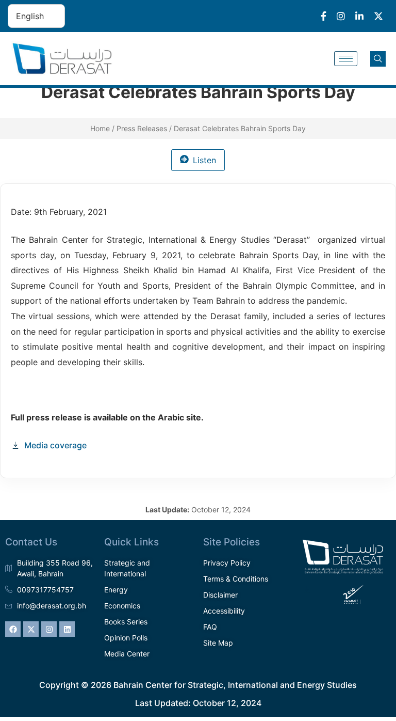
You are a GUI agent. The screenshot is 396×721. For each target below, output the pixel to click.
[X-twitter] (31, 629)
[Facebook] (13, 629)
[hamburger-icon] (345, 58)
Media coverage (55, 445)
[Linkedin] (67, 629)
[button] (378, 59)
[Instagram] (49, 629)
